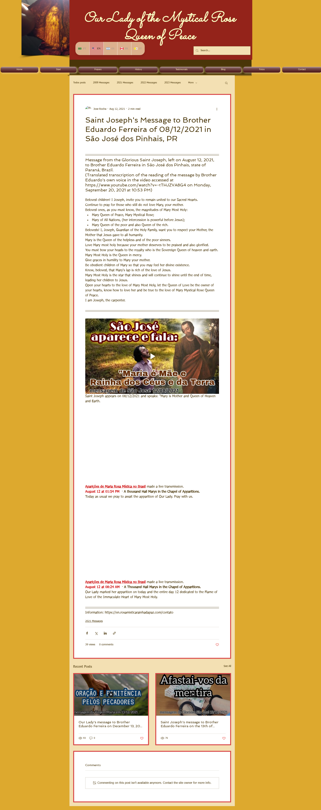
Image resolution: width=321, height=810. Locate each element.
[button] (226, 82)
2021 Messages (125, 82)
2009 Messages (101, 82)
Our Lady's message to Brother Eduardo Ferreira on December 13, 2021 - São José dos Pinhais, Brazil (111, 724)
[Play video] (152, 356)
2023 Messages (172, 82)
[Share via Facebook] (87, 633)
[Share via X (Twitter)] (96, 633)
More (191, 82)
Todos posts (79, 82)
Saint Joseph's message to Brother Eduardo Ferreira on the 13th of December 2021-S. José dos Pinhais (190, 724)
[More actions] (217, 109)
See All (227, 666)
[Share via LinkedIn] (105, 633)
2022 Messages (149, 82)
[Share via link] (114, 633)
